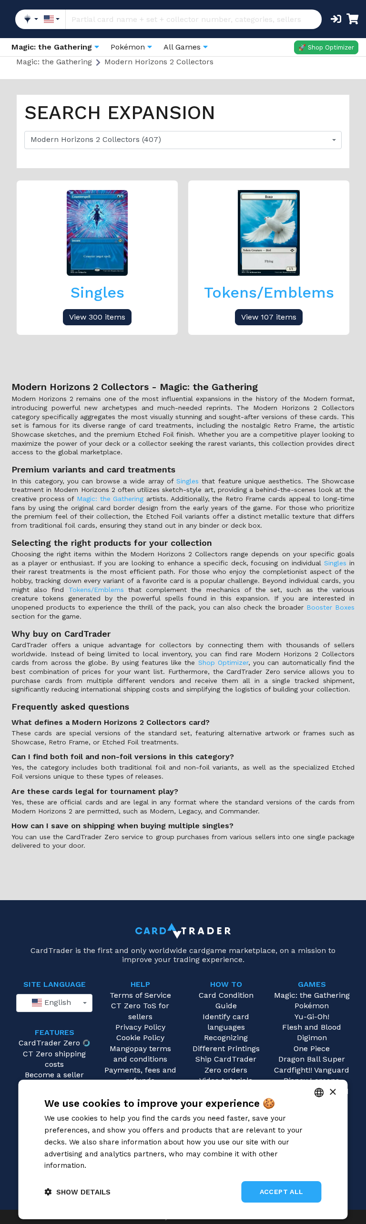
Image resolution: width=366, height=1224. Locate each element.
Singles (187, 481)
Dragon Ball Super (311, 1058)
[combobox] (183, 140)
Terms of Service (140, 995)
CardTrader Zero (49, 1042)
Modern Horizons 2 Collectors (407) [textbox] (95, 139)
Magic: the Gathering (110, 498)
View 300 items (97, 316)
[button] (77, 1191)
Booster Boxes (330, 607)
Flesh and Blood (311, 1027)
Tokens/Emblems (96, 589)
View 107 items (268, 316)
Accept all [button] (282, 1191)
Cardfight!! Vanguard (311, 1069)
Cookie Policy (140, 1037)
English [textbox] (56, 1002)
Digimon (312, 1037)
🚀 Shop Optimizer (326, 47)
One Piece (312, 1048)
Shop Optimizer (223, 662)
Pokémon (312, 1005)
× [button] (332, 1092)
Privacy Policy (140, 1027)
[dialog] (182, 1149)
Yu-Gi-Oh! (312, 1016)
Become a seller (54, 1074)
